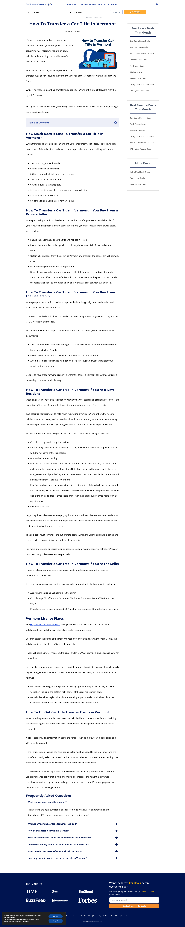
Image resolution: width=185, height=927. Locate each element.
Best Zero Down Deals (139, 47)
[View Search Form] (157, 4)
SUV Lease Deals (136, 72)
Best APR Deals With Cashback (142, 143)
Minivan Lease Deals (138, 78)
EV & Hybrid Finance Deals (140, 149)
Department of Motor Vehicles (45, 624)
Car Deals (72, 4)
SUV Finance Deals (137, 130)
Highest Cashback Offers (140, 172)
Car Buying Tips (88, 4)
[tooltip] (84, 17)
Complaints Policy (86, 916)
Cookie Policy (97, 916)
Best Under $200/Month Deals (142, 53)
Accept (55, 916)
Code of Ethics (115, 916)
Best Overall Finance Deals (140, 118)
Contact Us (124, 916)
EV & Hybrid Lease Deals (139, 91)
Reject (55, 921)
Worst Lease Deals (137, 178)
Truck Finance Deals (138, 124)
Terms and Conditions (72, 916)
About (114, 4)
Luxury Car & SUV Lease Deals (142, 84)
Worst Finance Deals (138, 184)
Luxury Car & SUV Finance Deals (143, 136)
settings (26, 921)
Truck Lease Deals (137, 66)
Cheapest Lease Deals (138, 60)
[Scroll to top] (182, 920)
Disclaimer (106, 916)
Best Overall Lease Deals (140, 41)
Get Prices (103, 4)
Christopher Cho (74, 31)
